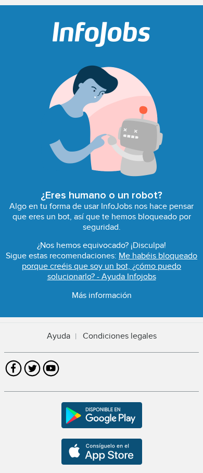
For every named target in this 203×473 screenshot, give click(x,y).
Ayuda (58, 336)
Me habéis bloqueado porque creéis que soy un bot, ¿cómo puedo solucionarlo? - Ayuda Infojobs (109, 266)
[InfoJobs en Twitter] (32, 375)
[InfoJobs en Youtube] (51, 375)
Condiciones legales (120, 336)
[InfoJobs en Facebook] (13, 375)
